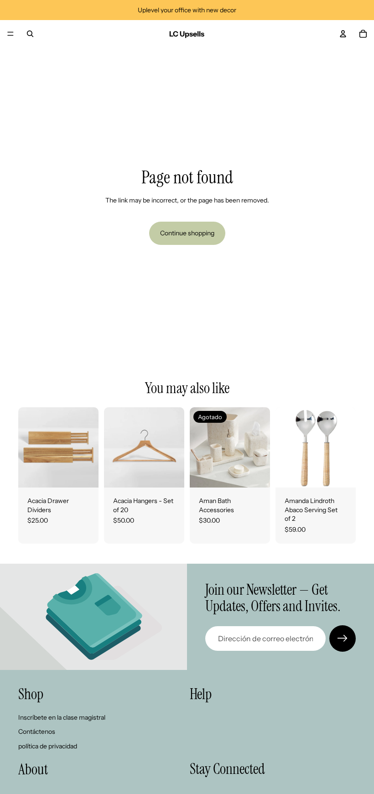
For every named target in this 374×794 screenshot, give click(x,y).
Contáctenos (36, 731)
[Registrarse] (342, 638)
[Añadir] (341, 473)
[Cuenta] (343, 34)
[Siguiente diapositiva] (88, 447)
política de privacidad (47, 746)
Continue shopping (187, 233)
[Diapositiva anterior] (28, 447)
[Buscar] (30, 34)
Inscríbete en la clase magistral (61, 717)
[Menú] (10, 33)
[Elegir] (84, 473)
